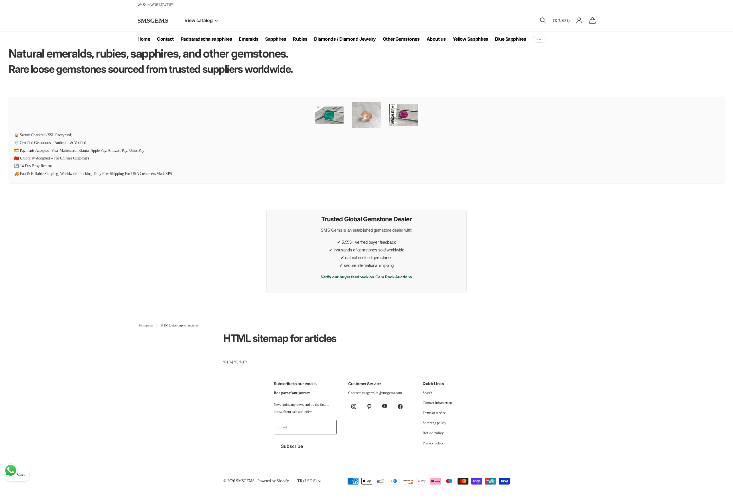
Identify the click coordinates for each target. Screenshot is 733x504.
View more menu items (539, 39)
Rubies (300, 39)
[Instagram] (353, 406)
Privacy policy (433, 443)
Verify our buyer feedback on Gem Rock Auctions (366, 277)
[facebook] (400, 406)
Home (143, 39)
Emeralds (248, 39)
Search (427, 393)
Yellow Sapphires (470, 39)
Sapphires (275, 39)
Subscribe (292, 446)
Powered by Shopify (273, 481)
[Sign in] (579, 20)
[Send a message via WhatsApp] (11, 470)
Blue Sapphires (510, 39)
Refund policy (433, 433)
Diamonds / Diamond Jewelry (345, 39)
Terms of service (434, 413)
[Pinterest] (369, 406)
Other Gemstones (401, 39)
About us (436, 39)
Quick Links (433, 383)
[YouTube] (384, 406)
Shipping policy (434, 423)
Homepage (145, 325)
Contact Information (437, 403)
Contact (165, 39)
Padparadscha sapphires (206, 39)
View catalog (199, 20)
